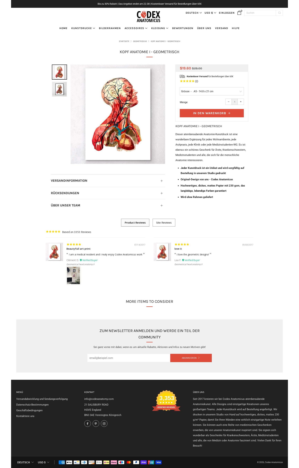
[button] (59, 72)
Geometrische (140, 41)
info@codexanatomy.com (99, 399)
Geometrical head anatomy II (80, 264)
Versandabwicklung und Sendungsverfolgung (42, 399)
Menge (184, 102)
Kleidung (158, 28)
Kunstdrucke (81, 28)
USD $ (209, 12)
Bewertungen (182, 28)
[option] (118, 114)
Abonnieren (189, 358)
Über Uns (204, 28)
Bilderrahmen (110, 28)
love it (178, 248)
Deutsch (192, 12)
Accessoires (134, 28)
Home (63, 28)
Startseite (124, 41)
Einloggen (227, 12)
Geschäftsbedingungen (29, 410)
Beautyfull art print (78, 248)
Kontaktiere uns (25, 416)
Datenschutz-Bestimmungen (32, 404)
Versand (221, 28)
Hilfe (236, 28)
